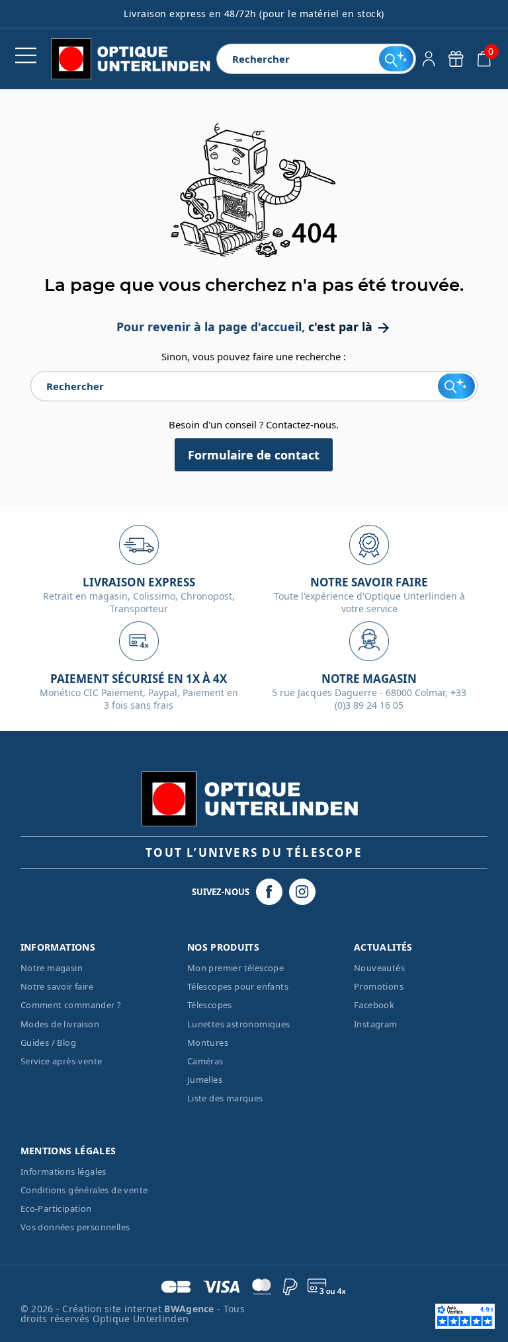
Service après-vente (62, 1061)
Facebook (374, 1005)
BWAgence (190, 1308)
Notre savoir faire (57, 986)
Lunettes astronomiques (238, 1024)
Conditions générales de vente (84, 1190)
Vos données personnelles (75, 1227)
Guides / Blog (48, 1042)
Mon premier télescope (235, 968)
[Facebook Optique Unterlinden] (269, 892)
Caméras (205, 1061)
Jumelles (204, 1079)
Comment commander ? (71, 1005)
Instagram (376, 1024)
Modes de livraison (60, 1024)
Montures (207, 1042)
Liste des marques (225, 1098)
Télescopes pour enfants (237, 986)
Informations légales (63, 1171)
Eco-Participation (56, 1208)
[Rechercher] (396, 58)
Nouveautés (379, 968)
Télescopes (209, 1005)
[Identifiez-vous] (429, 59)
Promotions (378, 986)
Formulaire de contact (253, 455)
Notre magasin (52, 968)
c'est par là (350, 327)
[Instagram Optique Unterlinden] (302, 892)
